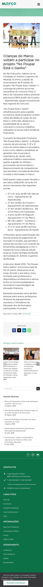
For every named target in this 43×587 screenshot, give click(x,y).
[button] (5, 364)
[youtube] (38, 455)
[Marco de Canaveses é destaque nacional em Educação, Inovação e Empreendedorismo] (32, 354)
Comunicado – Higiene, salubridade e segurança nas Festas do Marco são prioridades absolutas (19, 440)
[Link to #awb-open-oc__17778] (38, 4)
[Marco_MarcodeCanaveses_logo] (9, 3)
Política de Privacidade (22, 579)
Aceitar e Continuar (16, 583)
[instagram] (33, 455)
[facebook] (28, 455)
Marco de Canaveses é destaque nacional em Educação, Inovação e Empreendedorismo (31, 366)
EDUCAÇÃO (27, 313)
